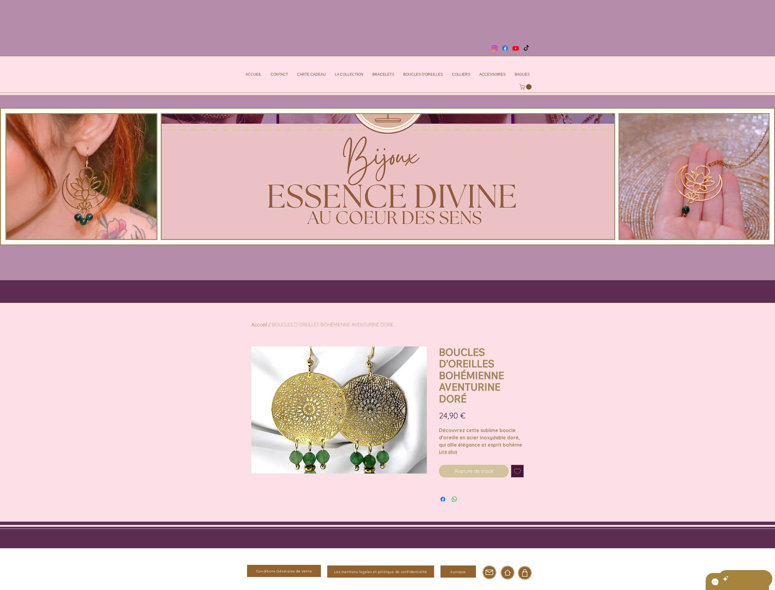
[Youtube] (515, 48)
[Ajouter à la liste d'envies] (517, 471)
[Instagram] (494, 48)
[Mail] (489, 572)
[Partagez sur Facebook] (443, 499)
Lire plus (448, 451)
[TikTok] (526, 48)
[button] (526, 87)
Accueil (259, 325)
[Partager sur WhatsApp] (454, 499)
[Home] (507, 572)
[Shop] (525, 573)
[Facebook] (505, 48)
